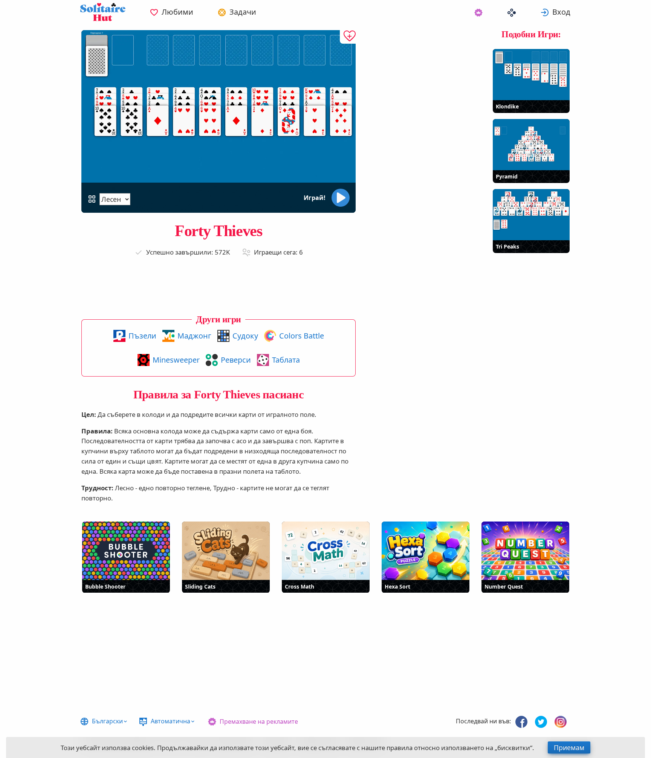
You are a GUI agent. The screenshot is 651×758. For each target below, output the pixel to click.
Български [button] (107, 721)
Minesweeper (176, 360)
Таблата (286, 360)
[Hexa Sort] (425, 551)
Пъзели (142, 336)
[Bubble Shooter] (126, 551)
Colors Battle (301, 336)
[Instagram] (561, 722)
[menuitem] (171, 12)
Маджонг (194, 336)
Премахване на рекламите (259, 721)
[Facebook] (521, 722)
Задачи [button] (242, 12)
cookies (143, 747)
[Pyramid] (531, 144)
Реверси (236, 360)
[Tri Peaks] (531, 214)
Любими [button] (177, 12)
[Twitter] (541, 722)
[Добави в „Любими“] (348, 37)
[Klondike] (531, 74)
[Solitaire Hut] (102, 12)
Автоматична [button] (170, 721)
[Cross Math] (326, 551)
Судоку (245, 336)
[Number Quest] (525, 551)
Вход (561, 12)
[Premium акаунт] (478, 12)
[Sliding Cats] (226, 551)
